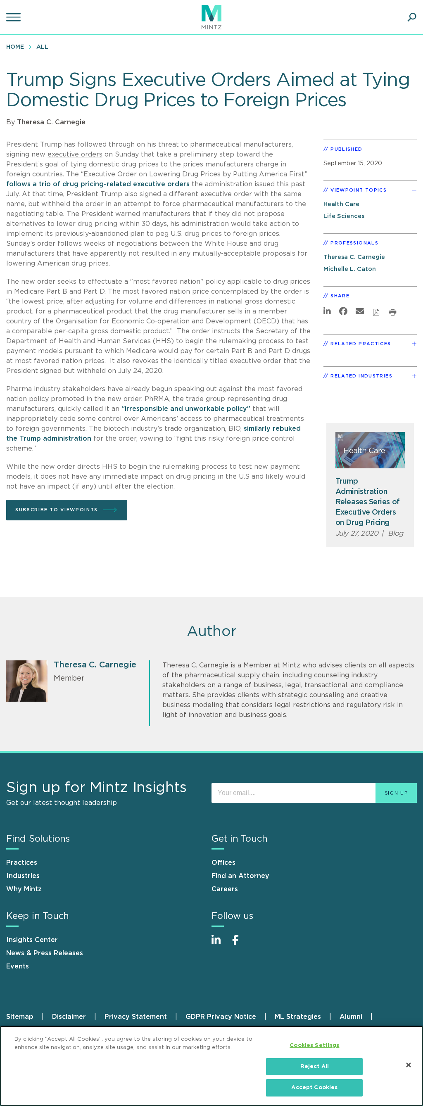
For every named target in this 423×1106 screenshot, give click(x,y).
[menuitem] (17, 47)
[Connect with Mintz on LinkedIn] (220, 944)
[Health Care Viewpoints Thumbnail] (370, 450)
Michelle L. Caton (349, 269)
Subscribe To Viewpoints (56, 510)
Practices (21, 862)
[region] (211, 1066)
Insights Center (32, 940)
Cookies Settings (314, 1045)
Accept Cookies (314, 1087)
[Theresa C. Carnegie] (27, 681)
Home (15, 47)
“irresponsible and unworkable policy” (185, 409)
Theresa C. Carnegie (51, 122)
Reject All (314, 1066)
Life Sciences (343, 216)
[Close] (408, 1065)
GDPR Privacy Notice (220, 1016)
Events (17, 966)
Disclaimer (69, 1016)
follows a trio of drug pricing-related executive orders (98, 184)
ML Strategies (298, 1016)
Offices (223, 862)
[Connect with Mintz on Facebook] (240, 944)
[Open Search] (412, 17)
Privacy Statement (136, 1016)
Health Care (341, 204)
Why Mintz (24, 889)
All (42, 47)
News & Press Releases (44, 953)
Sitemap (19, 1016)
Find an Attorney (240, 876)
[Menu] (14, 17)
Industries (23, 876)
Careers (225, 889)
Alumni (351, 1016)
